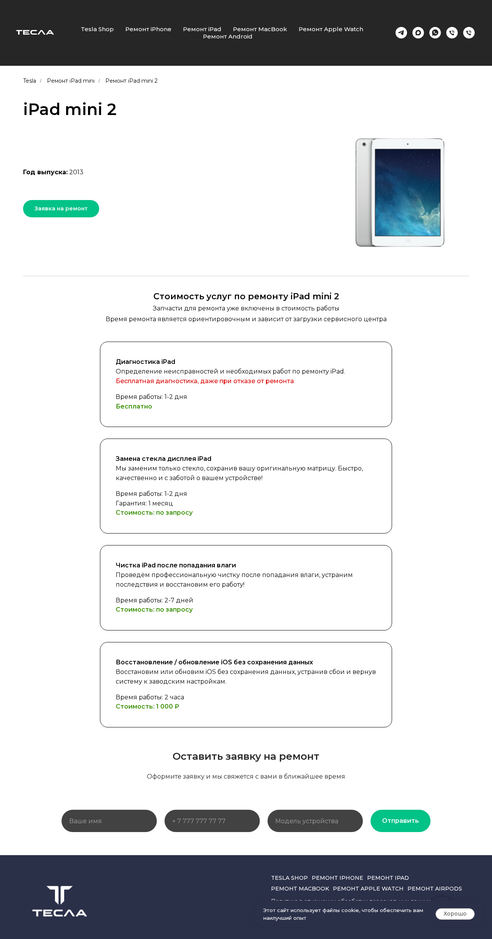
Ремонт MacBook (260, 29)
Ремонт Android (228, 36)
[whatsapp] (435, 32)
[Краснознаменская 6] (452, 32)
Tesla (29, 80)
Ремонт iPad (202, 29)
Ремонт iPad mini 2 (131, 80)
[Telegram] (401, 32)
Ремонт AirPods (434, 888)
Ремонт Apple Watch (331, 29)
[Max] (418, 32)
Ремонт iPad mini (71, 80)
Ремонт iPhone (148, 29)
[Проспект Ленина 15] (469, 32)
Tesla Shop (97, 29)
